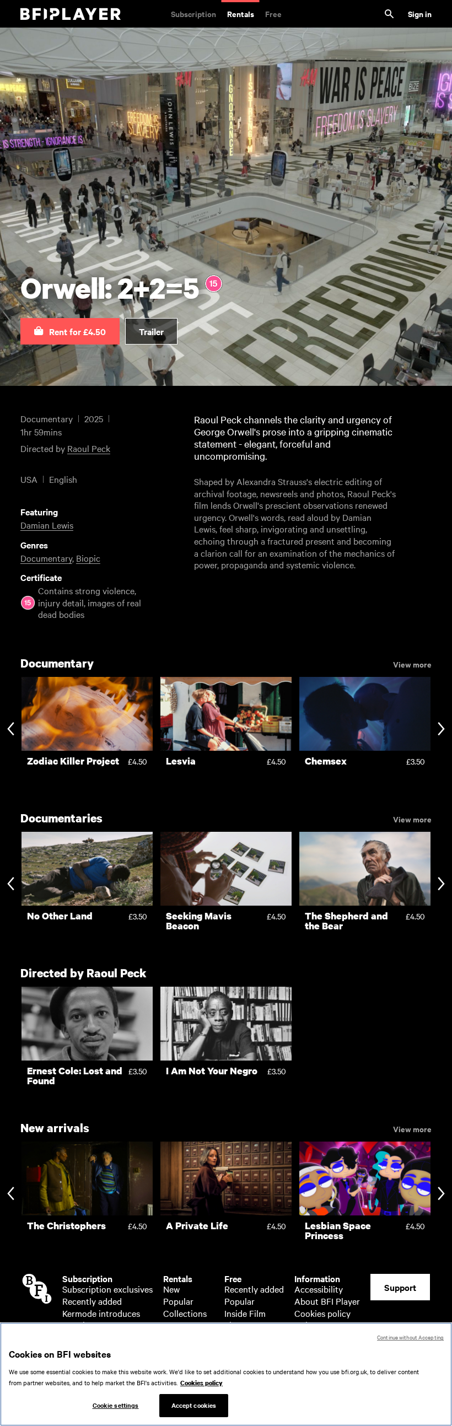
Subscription (193, 13)
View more (412, 663)
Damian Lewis (46, 525)
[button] (70, 331)
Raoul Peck (88, 448)
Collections (185, 1313)
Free (273, 13)
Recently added (92, 1301)
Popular (178, 1301)
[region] (226, 1374)
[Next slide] (441, 730)
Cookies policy (322, 1313)
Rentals (240, 13)
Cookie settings (116, 1405)
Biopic (88, 558)
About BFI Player (327, 1301)
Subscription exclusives (107, 1289)
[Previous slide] (11, 730)
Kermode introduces (101, 1313)
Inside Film (245, 1313)
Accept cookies (194, 1405)
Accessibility (318, 1289)
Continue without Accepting (410, 1337)
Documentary (46, 558)
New (171, 1289)
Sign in (420, 13)
